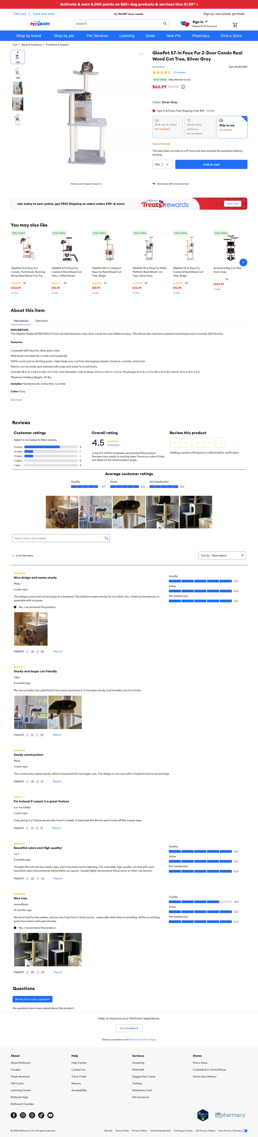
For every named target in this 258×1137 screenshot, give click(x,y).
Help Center (79, 1062)
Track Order (79, 1076)
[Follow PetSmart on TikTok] (41, 1115)
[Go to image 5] (18, 119)
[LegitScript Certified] (203, 1115)
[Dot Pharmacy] (230, 1115)
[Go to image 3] (18, 88)
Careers (16, 1069)
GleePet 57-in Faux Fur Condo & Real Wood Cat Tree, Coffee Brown (67, 271)
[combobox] (121, 23)
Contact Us (78, 1069)
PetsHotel (138, 1069)
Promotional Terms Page (142, 1039)
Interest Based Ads (160, 1130)
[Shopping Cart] (240, 25)
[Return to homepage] (40, 23)
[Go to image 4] (18, 104)
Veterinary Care (142, 1090)
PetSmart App (19, 1097)
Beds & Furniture (32, 44)
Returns (76, 1083)
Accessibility (79, 1090)
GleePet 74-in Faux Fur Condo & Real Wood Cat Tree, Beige (188, 271)
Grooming (138, 1062)
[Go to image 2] (18, 72)
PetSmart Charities (22, 1104)
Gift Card (20, 13)
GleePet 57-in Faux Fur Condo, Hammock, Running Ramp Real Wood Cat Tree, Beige (28, 272)
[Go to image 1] (18, 57)
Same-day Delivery (205, 1076)
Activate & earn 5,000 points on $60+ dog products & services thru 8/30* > (129, 4)
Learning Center (21, 1090)
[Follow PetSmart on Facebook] (14, 1115)
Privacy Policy (139, 1130)
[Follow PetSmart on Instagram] (23, 1115)
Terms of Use (122, 1130)
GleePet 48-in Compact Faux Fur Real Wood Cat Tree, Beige (106, 271)
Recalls (108, 1130)
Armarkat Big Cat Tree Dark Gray (227, 270)
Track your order (44, 13)
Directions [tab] (42, 320)
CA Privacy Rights (205, 1130)
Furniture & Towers (57, 44)
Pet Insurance (140, 1097)
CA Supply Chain (183, 1130)
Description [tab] (21, 320)
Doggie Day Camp (143, 1076)
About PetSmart (20, 1062)
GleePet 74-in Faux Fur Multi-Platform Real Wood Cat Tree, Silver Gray (150, 271)
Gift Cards (17, 1083)
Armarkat (158, 67)
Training (137, 1083)
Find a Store (200, 1062)
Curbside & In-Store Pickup (209, 1069)
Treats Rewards (20, 1076)
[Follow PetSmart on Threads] (32, 1115)
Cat (14, 44)
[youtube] (50, 1115)
